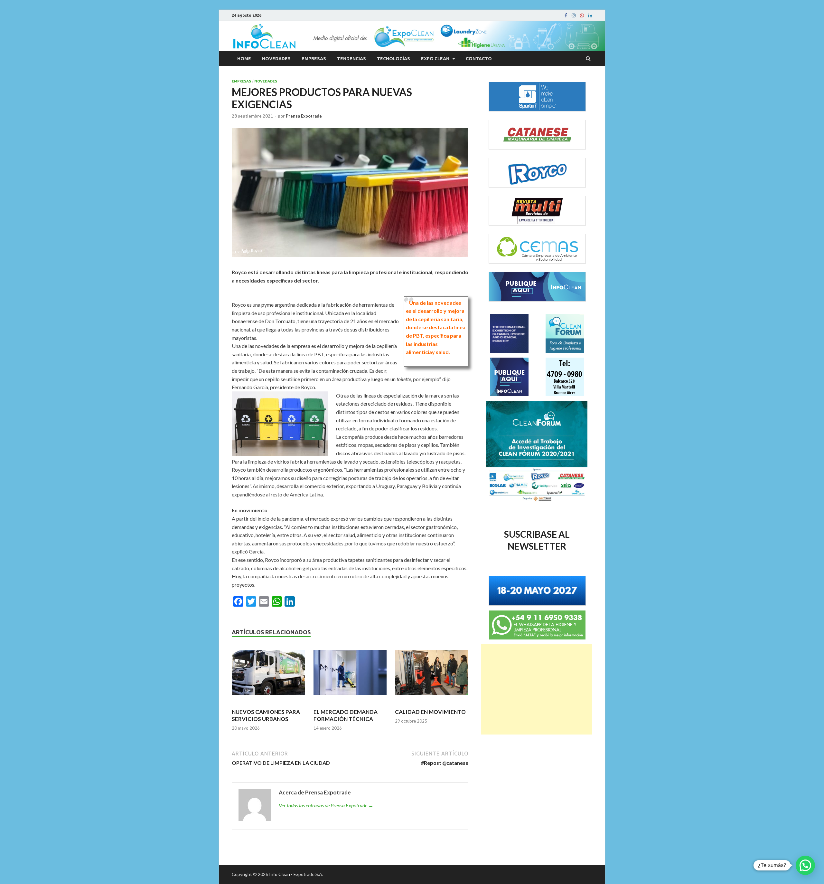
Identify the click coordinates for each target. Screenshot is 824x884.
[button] (805, 865)
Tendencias (351, 58)
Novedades (276, 58)
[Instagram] (573, 15)
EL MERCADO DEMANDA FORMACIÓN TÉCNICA (346, 715)
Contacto (479, 58)
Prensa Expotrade (304, 116)
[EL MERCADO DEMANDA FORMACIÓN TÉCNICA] (350, 675)
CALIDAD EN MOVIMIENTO (430, 711)
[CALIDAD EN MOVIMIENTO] (431, 675)
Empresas (314, 58)
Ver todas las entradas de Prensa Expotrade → (326, 805)
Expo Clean (435, 58)
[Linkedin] (590, 15)
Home (244, 58)
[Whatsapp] (581, 15)
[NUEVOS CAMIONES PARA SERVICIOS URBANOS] (268, 675)
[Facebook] (566, 15)
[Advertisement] (536, 689)
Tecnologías (393, 58)
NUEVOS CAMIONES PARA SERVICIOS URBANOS (266, 715)
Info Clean (279, 874)
